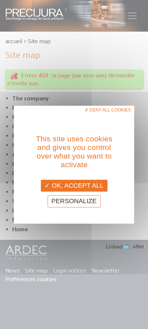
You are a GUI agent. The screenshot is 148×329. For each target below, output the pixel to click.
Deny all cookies (109, 109)
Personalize (74, 201)
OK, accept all (76, 185)
